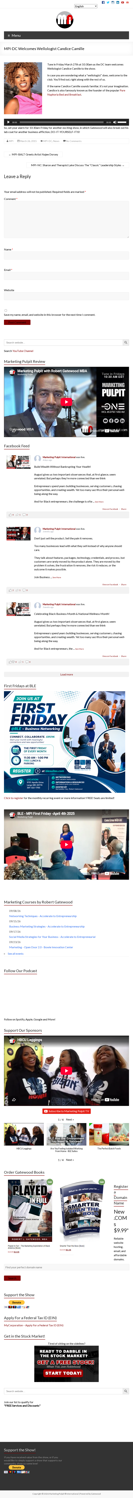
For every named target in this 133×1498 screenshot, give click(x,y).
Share (123, 509)
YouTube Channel (22, 350)
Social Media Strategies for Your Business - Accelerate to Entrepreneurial (52, 936)
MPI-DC (47, 141)
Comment (10, 198)
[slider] (122, 122)
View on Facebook (110, 509)
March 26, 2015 (28, 141)
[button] (70, 1119)
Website (9, 290)
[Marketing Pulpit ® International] (64, 12)
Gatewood (96, 1493)
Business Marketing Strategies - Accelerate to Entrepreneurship (47, 926)
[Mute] (115, 122)
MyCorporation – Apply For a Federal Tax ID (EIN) (33, 1325)
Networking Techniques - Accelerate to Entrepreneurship (43, 916)
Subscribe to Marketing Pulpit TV (69, 1111)
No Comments (74, 141)
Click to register (13, 798)
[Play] (8, 122)
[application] (66, 122)
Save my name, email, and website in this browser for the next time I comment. (49, 314)
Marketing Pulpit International (59, 457)
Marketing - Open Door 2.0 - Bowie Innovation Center (41, 947)
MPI (11, 141)
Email (8, 269)
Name (8, 249)
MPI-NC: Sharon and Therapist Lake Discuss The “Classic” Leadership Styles (78, 165)
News (56, 141)
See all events (16, 953)
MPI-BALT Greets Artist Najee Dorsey (33, 154)
